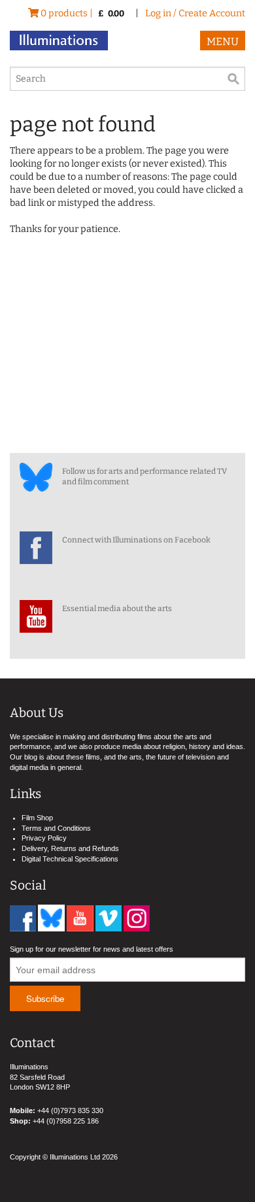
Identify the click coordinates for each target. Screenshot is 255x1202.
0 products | (81, 13)
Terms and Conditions (56, 828)
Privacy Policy (44, 838)
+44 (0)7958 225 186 (66, 1121)
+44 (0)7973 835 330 (70, 1110)
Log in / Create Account (195, 13)
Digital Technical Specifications (70, 859)
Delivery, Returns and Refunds (70, 848)
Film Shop (37, 818)
